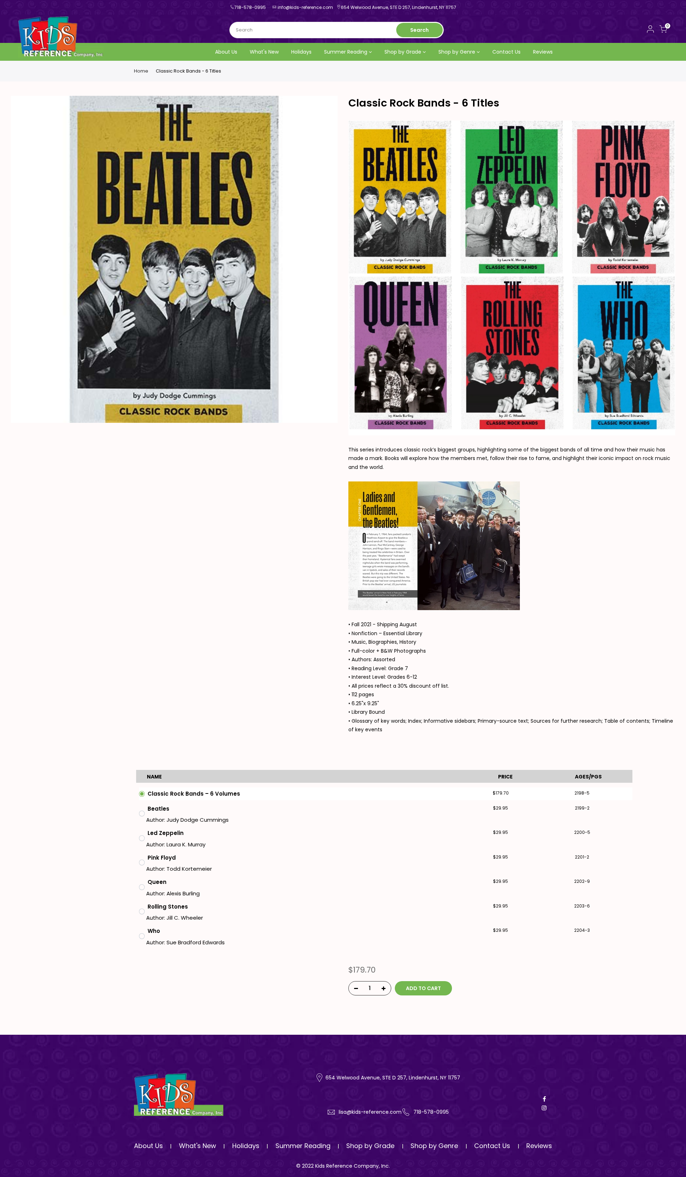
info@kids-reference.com (305, 7)
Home (141, 71)
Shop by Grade (402, 51)
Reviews (543, 51)
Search (419, 30)
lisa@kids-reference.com (370, 1112)
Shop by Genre (456, 51)
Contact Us (506, 51)
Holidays (301, 51)
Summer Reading (345, 51)
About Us (226, 51)
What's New (264, 51)
